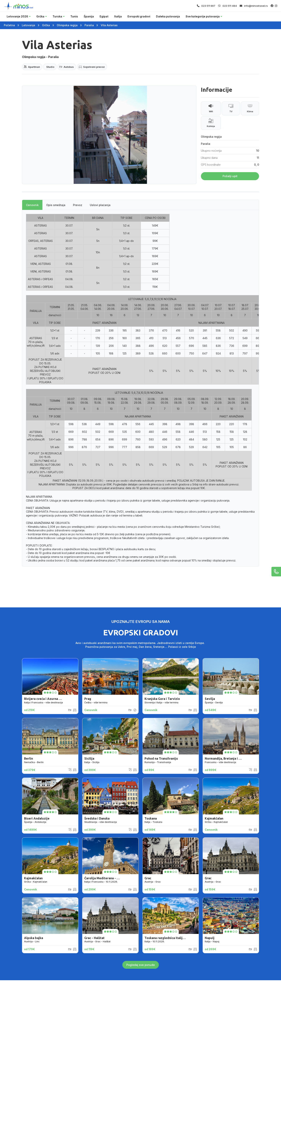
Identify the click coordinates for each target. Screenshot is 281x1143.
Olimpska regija (67, 25)
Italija (118, 16)
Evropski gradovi (139, 16)
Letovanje (28, 25)
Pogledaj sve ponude (140, 964)
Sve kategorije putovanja (203, 16)
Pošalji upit (230, 176)
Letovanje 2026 (17, 16)
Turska (57, 16)
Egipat (104, 16)
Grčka (40, 16)
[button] (97, 180)
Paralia (89, 25)
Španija (89, 16)
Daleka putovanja (168, 16)
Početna (9, 25)
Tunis (74, 16)
